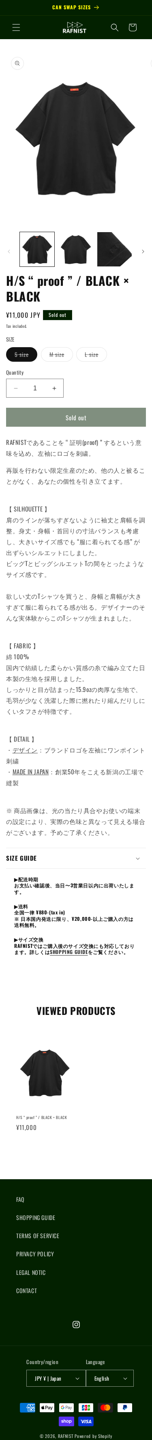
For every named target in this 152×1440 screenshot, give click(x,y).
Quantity (15, 372)
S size (26, 356)
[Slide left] (9, 251)
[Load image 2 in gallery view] (75, 249)
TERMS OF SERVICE (38, 1235)
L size (96, 356)
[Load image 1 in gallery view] (37, 249)
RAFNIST (66, 1436)
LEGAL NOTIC (31, 1272)
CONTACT (26, 1290)
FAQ (20, 1199)
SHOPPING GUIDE (69, 951)
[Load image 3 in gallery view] (114, 249)
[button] (16, 27)
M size (61, 356)
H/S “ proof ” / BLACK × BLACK (41, 1117)
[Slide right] (143, 251)
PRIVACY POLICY (35, 1253)
